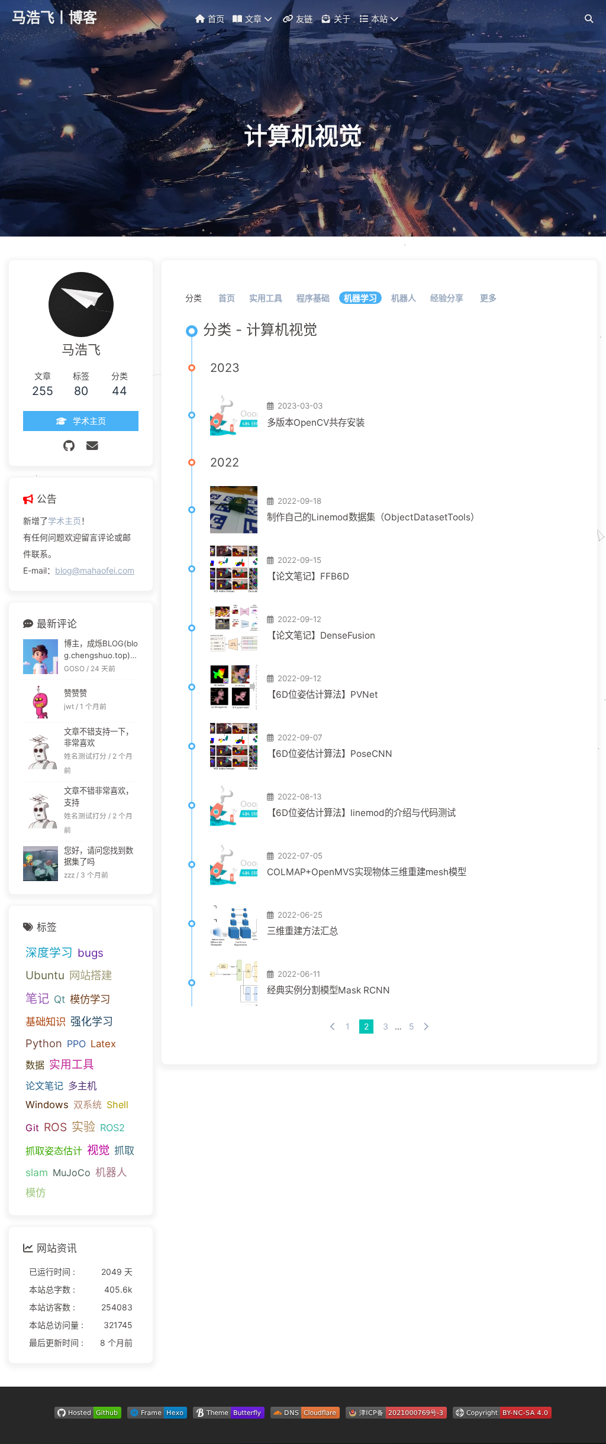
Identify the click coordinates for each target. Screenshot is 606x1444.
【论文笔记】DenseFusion (321, 635)
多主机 (82, 1086)
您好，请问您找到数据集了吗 (98, 856)
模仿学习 (90, 999)
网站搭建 (90, 975)
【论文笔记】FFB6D (308, 576)
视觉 (98, 1150)
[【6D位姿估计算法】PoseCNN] (233, 746)
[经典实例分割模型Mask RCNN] (233, 982)
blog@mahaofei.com (94, 570)
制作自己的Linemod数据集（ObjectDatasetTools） (373, 517)
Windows (47, 1104)
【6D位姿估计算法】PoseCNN (329, 753)
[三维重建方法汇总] (233, 923)
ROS (55, 1127)
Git (32, 1128)
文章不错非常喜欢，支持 (98, 796)
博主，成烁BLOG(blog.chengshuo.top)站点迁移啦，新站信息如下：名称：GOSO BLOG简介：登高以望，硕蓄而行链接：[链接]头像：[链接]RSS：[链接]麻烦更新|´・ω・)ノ (101, 650)
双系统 (87, 1104)
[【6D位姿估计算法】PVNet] (233, 687)
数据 (34, 1065)
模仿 (35, 1192)
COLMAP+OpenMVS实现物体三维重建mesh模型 (366, 872)
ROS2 (112, 1128)
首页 (226, 298)
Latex (103, 1044)
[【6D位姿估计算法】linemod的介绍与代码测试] (233, 805)
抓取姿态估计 (53, 1151)
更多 (488, 298)
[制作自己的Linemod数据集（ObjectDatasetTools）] (233, 509)
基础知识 (45, 1021)
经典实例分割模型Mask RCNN (328, 990)
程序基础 (313, 298)
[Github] (69, 446)
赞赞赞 (75, 693)
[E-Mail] (92, 446)
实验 (83, 1127)
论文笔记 (44, 1086)
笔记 (37, 998)
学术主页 (64, 521)
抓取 (124, 1151)
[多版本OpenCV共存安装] (233, 415)
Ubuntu (45, 975)
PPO (76, 1044)
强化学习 (91, 1021)
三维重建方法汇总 (302, 931)
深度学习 (49, 953)
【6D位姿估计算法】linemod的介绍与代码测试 (361, 812)
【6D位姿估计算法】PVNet (322, 694)
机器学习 (360, 298)
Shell (117, 1104)
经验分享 (446, 298)
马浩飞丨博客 (54, 17)
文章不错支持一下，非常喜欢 (98, 737)
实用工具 (265, 298)
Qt (59, 999)
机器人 (403, 298)
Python (43, 1043)
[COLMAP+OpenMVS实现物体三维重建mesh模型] (233, 864)
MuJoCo (72, 1172)
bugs (91, 953)
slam (36, 1172)
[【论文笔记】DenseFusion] (233, 628)
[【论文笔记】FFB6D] (233, 569)
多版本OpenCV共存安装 (316, 422)
